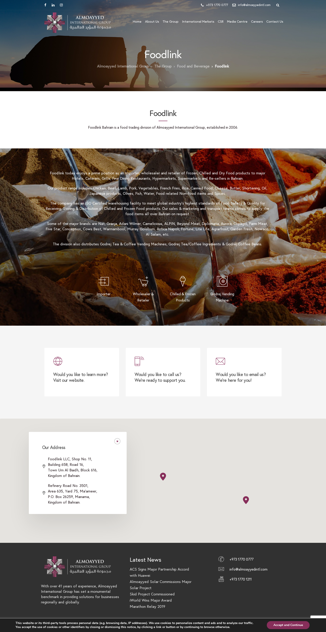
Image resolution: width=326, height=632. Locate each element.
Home (137, 22)
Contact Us (274, 22)
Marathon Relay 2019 (147, 606)
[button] (246, 500)
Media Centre (237, 22)
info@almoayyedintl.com (254, 5)
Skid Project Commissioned (152, 594)
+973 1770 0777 (217, 5)
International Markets (198, 22)
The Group (171, 22)
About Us (152, 22)
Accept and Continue (288, 625)
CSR (221, 22)
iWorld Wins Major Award (151, 600)
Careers (257, 22)
